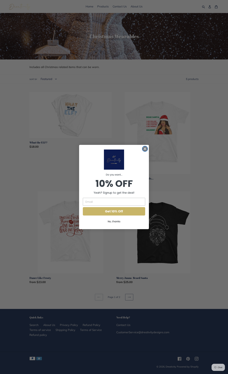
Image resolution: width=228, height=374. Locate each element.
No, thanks (114, 221)
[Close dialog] (145, 149)
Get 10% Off (114, 211)
